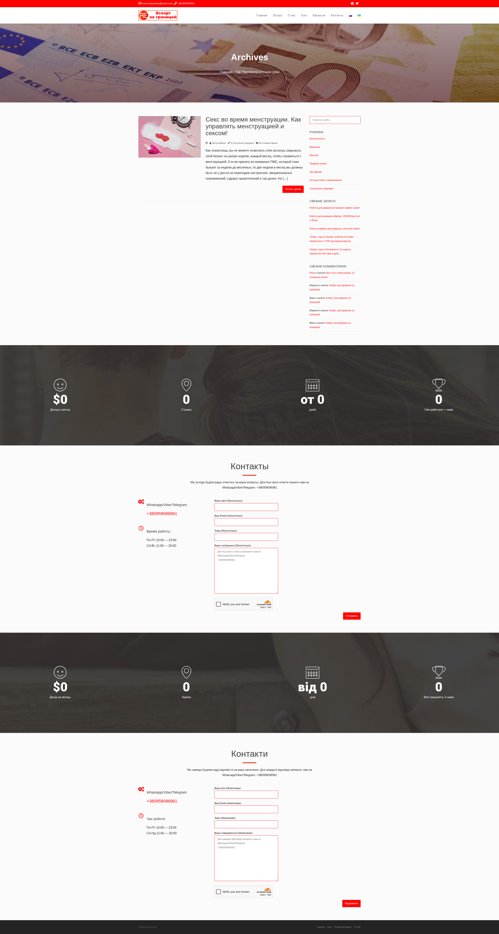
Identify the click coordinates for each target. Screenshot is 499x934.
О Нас (357, 927)
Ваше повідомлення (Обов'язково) (233, 833)
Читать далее (293, 189)
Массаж (314, 155)
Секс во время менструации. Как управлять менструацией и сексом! (253, 126)
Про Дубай (315, 172)
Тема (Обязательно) (225, 530)
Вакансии (319, 15)
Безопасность (317, 138)
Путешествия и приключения (326, 180)
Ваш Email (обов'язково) (227, 803)
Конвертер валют (343, 927)
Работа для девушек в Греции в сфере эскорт (335, 207)
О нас (292, 15)
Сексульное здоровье (243, 143)
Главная (261, 15)
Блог (304, 15)
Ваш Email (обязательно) (228, 515)
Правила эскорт (318, 163)
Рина (312, 273)
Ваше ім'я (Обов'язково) (227, 788)
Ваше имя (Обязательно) (228, 500)
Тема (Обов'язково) (224, 818)
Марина (222, 143)
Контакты (337, 15)
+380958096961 (162, 513)
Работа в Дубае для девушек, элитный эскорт (335, 228)
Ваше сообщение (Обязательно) (232, 545)
